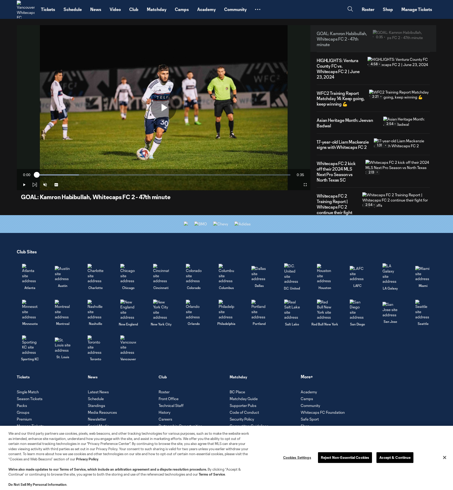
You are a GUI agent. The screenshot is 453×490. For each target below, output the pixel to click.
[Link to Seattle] (423, 309)
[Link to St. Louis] (63, 345)
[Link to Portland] (259, 309)
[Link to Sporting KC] (30, 345)
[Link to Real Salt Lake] (292, 310)
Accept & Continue (395, 457)
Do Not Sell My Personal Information (37, 484)
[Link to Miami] (423, 273)
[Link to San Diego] (357, 310)
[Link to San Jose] (390, 309)
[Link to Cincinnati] (161, 274)
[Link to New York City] (161, 310)
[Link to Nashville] (95, 309)
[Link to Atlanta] (30, 274)
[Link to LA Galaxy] (390, 273)
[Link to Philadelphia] (226, 309)
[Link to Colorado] (194, 274)
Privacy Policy (87, 459)
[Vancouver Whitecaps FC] (26, 9)
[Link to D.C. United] (292, 273)
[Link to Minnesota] (30, 309)
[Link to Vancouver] (128, 345)
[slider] (163, 175)
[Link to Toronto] (95, 345)
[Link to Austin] (63, 273)
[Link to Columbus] (226, 274)
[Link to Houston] (325, 274)
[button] (258, 9)
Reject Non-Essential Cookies (345, 457)
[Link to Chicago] (128, 274)
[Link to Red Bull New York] (325, 310)
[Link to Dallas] (259, 273)
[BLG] (242, 224)
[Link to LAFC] (357, 273)
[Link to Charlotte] (95, 274)
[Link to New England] (128, 310)
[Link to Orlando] (194, 309)
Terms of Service (73, 469)
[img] (34, 185)
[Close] (444, 457)
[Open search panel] (350, 9)
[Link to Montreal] (63, 309)
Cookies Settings (297, 457)
